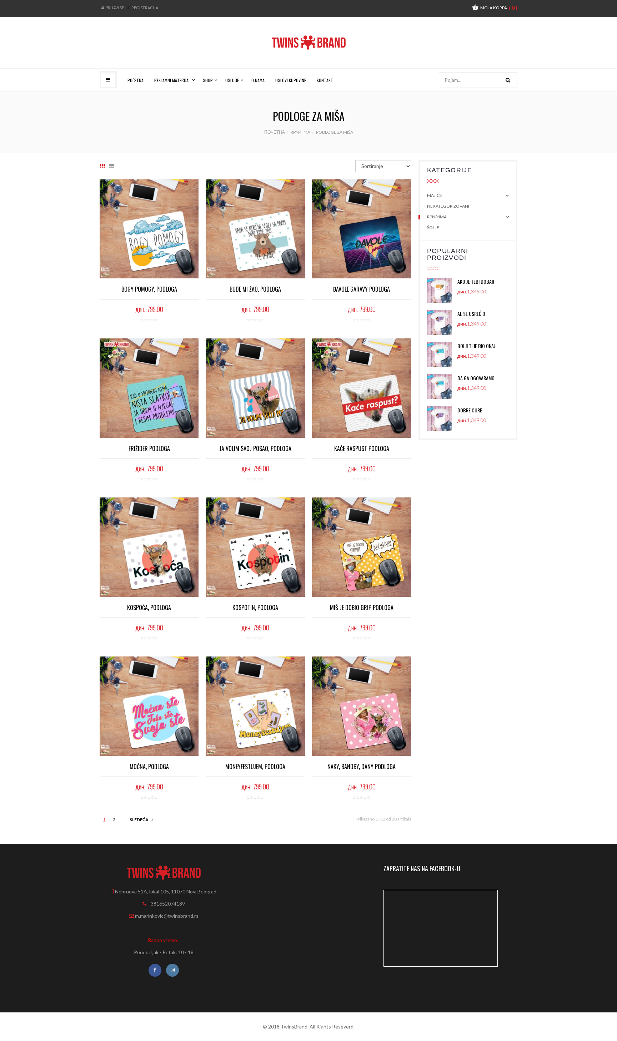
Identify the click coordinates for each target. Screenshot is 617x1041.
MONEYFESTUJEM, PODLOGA (255, 766)
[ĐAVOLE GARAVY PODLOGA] (361, 228)
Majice (434, 195)
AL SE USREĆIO (471, 313)
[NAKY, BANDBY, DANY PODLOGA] (361, 705)
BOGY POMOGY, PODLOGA (149, 289)
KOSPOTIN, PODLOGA (255, 607)
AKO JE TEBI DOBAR (475, 281)
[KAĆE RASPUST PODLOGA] (361, 387)
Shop (208, 80)
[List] (112, 166)
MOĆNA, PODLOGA (149, 766)
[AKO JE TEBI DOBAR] (442, 290)
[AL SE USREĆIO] (442, 322)
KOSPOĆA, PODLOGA (149, 607)
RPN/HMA (300, 132)
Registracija (144, 7)
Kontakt (325, 80)
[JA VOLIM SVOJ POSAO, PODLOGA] (255, 387)
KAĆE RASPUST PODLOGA (361, 448)
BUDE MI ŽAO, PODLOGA (255, 289)
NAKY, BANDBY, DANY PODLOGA (361, 766)
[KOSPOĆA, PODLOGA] (149, 546)
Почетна (274, 132)
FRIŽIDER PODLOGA (149, 448)
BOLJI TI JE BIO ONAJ (476, 346)
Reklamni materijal (172, 80)
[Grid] (102, 166)
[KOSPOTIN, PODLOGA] (255, 546)
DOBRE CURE (469, 410)
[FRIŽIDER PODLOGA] (149, 387)
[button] (494, 7)
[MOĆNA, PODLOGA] (149, 705)
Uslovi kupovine (290, 80)
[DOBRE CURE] (442, 418)
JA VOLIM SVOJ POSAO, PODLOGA (255, 448)
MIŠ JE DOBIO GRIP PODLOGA (361, 607)
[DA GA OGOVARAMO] (442, 386)
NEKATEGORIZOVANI (448, 206)
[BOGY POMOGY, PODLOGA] (149, 228)
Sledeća (139, 819)
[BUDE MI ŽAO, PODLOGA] (255, 228)
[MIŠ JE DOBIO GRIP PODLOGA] (361, 546)
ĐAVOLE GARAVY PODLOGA (361, 289)
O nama (258, 80)
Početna (135, 80)
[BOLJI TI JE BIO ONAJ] (442, 354)
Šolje (433, 227)
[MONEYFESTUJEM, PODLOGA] (255, 705)
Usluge (232, 80)
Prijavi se (115, 7)
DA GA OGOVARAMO (476, 378)
